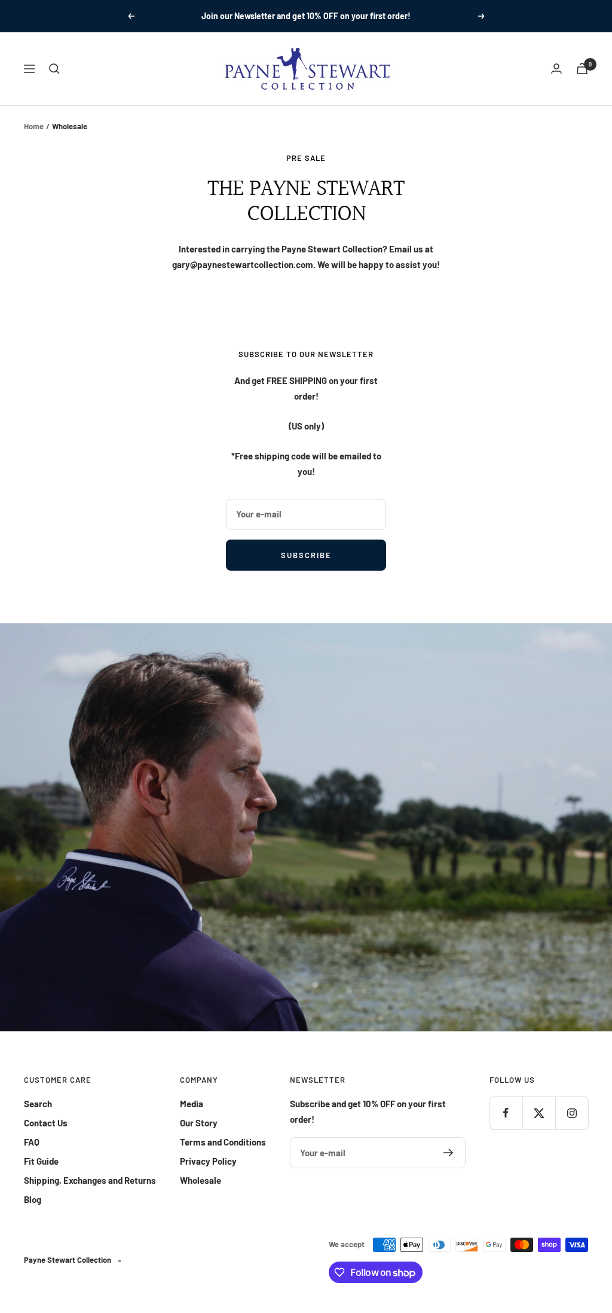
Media (191, 1103)
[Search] (54, 68)
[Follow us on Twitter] (538, 1112)
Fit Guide (41, 1161)
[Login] (556, 68)
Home (34, 126)
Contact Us (46, 1122)
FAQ (31, 1142)
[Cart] (582, 68)
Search (38, 1103)
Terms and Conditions (223, 1142)
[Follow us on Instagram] (571, 1112)
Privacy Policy (208, 1161)
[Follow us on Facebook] (505, 1112)
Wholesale (200, 1180)
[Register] (448, 1153)
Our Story (199, 1122)
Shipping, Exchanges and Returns (90, 1180)
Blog (32, 1199)
